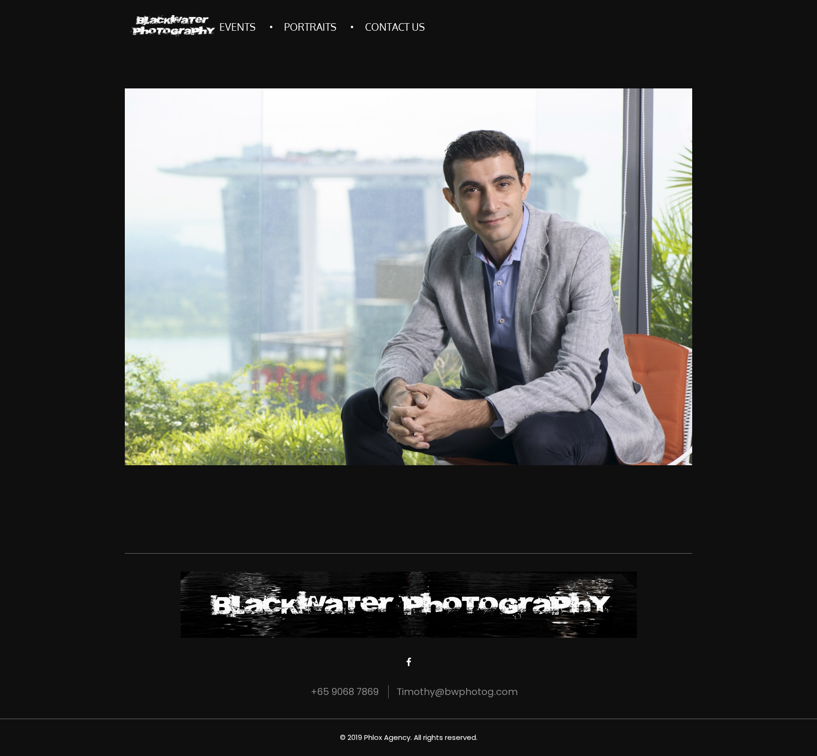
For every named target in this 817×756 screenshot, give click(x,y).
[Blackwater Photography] (172, 26)
